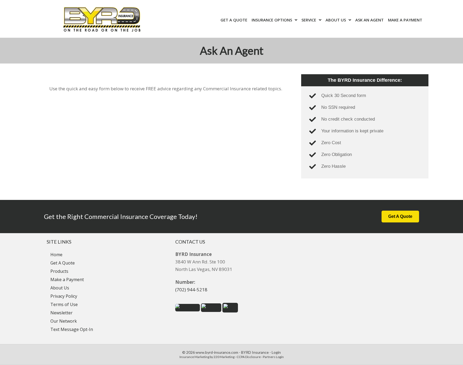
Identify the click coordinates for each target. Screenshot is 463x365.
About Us (59, 288)
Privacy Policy (63, 296)
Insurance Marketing (194, 357)
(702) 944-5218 (191, 289)
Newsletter (61, 313)
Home (56, 255)
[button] (400, 216)
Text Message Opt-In (71, 329)
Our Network (63, 321)
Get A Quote (62, 263)
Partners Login (273, 357)
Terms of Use (64, 304)
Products (59, 271)
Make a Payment (67, 279)
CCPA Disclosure (249, 357)
